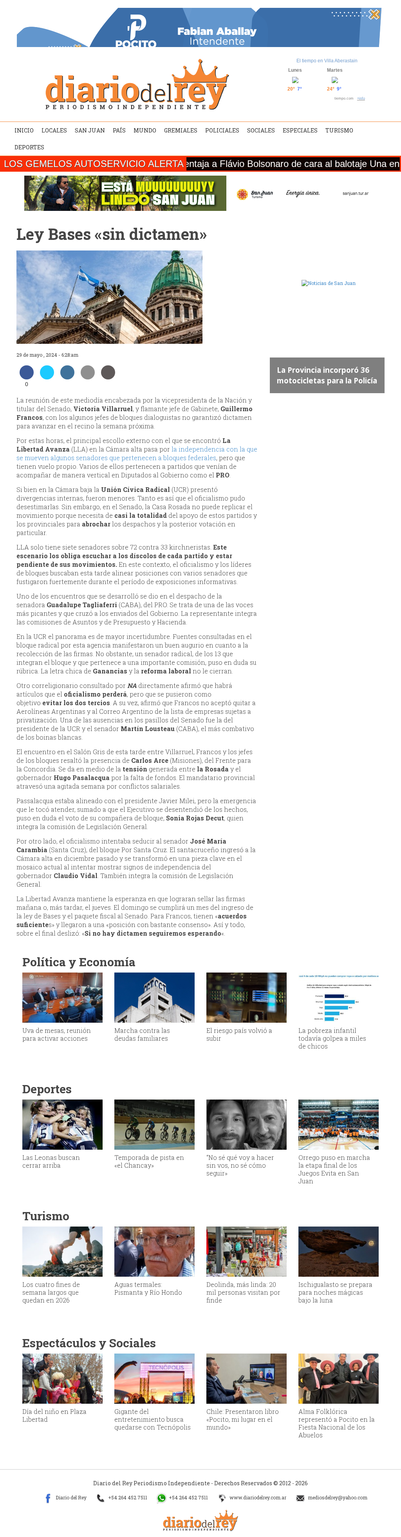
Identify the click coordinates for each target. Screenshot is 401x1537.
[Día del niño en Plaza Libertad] (62, 1378)
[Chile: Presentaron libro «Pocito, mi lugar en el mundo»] (246, 1378)
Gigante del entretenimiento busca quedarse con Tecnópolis (152, 1419)
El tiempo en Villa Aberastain (327, 61)
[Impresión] (108, 377)
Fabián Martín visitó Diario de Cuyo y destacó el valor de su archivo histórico (338, 369)
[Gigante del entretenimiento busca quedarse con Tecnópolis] (154, 1378)
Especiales (300, 130)
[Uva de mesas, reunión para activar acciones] (62, 997)
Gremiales (180, 130)
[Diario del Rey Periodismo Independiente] (137, 84)
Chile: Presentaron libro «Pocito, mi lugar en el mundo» (242, 1419)
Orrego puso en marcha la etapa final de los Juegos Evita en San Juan (334, 1169)
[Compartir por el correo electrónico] (88, 377)
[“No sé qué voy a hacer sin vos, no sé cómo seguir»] (246, 1124)
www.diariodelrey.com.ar (257, 1498)
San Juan (90, 130)
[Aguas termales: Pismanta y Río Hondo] (154, 1251)
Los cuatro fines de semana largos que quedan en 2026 (51, 1292)
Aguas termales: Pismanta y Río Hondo (148, 1288)
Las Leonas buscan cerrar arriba (51, 1161)
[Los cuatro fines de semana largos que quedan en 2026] (62, 1251)
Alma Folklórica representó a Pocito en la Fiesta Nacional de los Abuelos (336, 1423)
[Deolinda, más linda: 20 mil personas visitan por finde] (246, 1251)
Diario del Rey (70, 1498)
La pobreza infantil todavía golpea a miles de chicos (332, 1038)
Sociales (261, 130)
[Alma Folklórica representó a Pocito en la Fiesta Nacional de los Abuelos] (338, 1378)
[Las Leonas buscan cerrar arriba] (62, 1124)
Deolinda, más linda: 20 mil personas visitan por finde (243, 1292)
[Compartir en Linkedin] (67, 377)
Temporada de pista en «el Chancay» (149, 1161)
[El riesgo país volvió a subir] (246, 997)
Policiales (222, 130)
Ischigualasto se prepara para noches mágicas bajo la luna (335, 1292)
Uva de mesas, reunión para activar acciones (56, 1034)
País (119, 130)
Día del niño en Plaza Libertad (54, 1415)
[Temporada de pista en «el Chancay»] (154, 1124)
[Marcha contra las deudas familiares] (154, 997)
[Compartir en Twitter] (47, 377)
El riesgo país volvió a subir (239, 1034)
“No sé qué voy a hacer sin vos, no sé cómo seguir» (240, 1165)
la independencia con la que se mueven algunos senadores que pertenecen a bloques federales (136, 453)
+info (361, 98)
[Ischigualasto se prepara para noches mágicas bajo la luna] (338, 1251)
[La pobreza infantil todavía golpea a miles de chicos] (338, 997)
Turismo (339, 130)
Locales (54, 130)
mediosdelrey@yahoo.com (337, 1498)
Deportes (29, 147)
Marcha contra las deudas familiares (142, 1034)
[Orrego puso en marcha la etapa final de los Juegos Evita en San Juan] (338, 1124)
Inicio (24, 130)
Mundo (145, 130)
